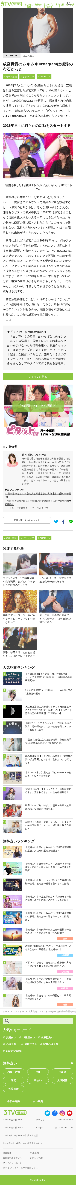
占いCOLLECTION (64, 1127)
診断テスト (31, 1044)
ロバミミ (40, 1119)
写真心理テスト (52, 1044)
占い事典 (38, 1101)
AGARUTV (12, 55)
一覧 (70, 1063)
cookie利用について (12, 1158)
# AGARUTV (44, 76)
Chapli (39, 1127)
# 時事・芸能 (10, 76)
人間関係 (62, 1080)
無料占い (11, 1037)
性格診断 (14, 1088)
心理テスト (12, 1044)
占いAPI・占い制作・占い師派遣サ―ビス (22, 1143)
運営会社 (7, 1153)
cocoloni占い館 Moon (13, 1127)
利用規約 (34, 1153)
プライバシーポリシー (13, 1163)
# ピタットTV (27, 76)
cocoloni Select (66, 1119)
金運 (38, 1071)
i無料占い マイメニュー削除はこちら (20, 1167)
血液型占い (47, 1037)
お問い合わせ (36, 1158)
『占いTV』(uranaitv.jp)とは (28, 331)
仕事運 (62, 1071)
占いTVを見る (38, 376)
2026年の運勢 (14, 1050)
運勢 (13, 1080)
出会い (38, 1080)
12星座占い (28, 1037)
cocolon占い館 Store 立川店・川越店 (20, 1135)
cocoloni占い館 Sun (12, 1119)
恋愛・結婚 (13, 1071)
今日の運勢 (13, 1101)
